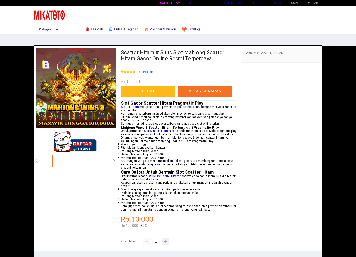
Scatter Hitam (130, 107)
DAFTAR (312, 3)
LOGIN (294, 3)
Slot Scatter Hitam (156, 131)
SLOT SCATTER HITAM (266, 3)
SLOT (192, 3)
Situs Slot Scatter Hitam (163, 176)
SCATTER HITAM (169, 3)
